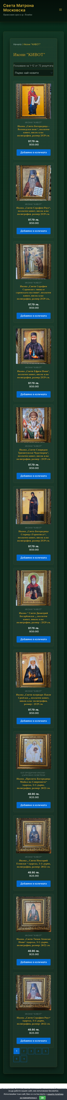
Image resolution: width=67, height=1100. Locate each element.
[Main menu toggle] (60, 9)
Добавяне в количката (33, 152)
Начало (17, 44)
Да (42, 1097)
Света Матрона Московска (18, 7)
